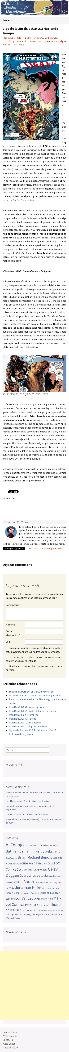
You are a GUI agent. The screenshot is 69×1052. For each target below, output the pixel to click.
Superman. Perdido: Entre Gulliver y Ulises (32, 691)
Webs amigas (10, 1035)
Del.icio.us (6, 509)
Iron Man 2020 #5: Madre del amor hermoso (32, 711)
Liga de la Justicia (20, 41)
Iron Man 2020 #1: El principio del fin (28, 726)
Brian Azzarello (11, 858)
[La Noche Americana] (34, 8)
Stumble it (56, 503)
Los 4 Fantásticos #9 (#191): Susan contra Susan (28, 801)
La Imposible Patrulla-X (29, 893)
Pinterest (25, 503)
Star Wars (43, 911)
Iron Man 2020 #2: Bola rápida (25, 722)
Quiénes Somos (11, 1032)
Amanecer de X (32, 845)
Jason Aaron (23, 881)
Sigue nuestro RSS (39, 771)
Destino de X (25, 869)
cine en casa (31, 863)
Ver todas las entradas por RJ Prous (47, 548)
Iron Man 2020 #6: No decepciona (26, 707)
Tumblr (31, 503)
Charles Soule (14, 863)
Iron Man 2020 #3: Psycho (22, 718)
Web (8, 642)
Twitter (12, 503)
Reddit (50, 503)
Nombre (11, 624)
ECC (29, 37)
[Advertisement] (34, 985)
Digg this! (62, 503)
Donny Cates (40, 869)
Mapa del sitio (10, 1047)
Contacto (8, 1039)
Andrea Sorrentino (50, 846)
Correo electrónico (13, 633)
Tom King (27, 914)
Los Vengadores (28, 898)
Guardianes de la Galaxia (37, 875)
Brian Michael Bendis (35, 857)
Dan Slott (48, 863)
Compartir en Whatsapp (12, 509)
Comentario (13, 604)
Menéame (37, 503)
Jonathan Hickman (31, 887)
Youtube (21, 771)
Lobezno (44, 893)
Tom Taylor (36, 914)
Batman (12, 851)
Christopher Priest (45, 37)
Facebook (6, 503)
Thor (20, 915)
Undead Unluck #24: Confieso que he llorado (27, 814)
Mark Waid (47, 898)
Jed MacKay (51, 882)
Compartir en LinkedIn (43, 503)
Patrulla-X (32, 905)
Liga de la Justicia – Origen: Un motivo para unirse (36, 695)
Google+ (18, 503)
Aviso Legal (9, 1043)
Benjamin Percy (31, 851)
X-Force (17, 917)
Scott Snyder (20, 910)
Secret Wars (35, 910)
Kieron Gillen (13, 892)
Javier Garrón (39, 882)
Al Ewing (14, 845)
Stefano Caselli (54, 910)
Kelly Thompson (54, 888)
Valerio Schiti (48, 914)
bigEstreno (52, 851)
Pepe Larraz (43, 905)
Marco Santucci (37, 41)
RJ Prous (20, 44)
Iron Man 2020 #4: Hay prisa (24, 714)
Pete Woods (51, 41)
